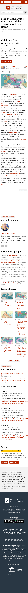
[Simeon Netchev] (14, 227)
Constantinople (14, 173)
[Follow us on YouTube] (21, 541)
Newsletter (19, 529)
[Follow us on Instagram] (18, 541)
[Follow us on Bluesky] (12, 541)
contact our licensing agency (9, 283)
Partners (23, 532)
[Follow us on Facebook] (6, 541)
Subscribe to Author (16, 72)
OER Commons (12, 481)
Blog (11, 530)
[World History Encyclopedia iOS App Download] (9, 521)
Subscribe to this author (8, 216)
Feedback (6, 530)
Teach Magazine (17, 483)
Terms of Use (15, 532)
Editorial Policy (19, 530)
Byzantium (9, 176)
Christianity (13, 132)
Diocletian (4, 105)
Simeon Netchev (12, 66)
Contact (11, 529)
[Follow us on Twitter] (9, 541)
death (3, 112)
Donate (4, 462)
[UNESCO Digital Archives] (14, 571)
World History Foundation (9, 545)
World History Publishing (10, 548)
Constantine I (13, 94)
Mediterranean (6, 185)
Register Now (6, 61)
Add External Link (6, 366)
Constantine (11, 114)
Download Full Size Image (14, 91)
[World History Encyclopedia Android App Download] (19, 521)
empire (3, 151)
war (21, 117)
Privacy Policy (6, 532)
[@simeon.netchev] (6, 246)
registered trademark (14, 560)
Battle (6, 121)
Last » (17, 360)
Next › (11, 360)
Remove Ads (23, 190)
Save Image (5, 72)
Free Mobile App (16, 2)
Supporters (11, 533)
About (6, 529)
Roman (23, 139)
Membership (7, 2)
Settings (19, 533)
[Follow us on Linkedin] (15, 541)
